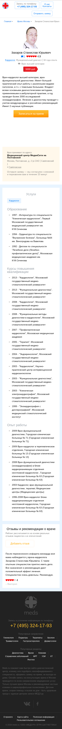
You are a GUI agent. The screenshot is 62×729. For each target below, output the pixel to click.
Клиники (42, 653)
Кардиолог (10, 60)
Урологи (51, 638)
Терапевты (37, 638)
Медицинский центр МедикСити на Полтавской (26, 156)
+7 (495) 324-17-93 (26, 5)
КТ (51, 656)
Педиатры (23, 638)
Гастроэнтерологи (31, 641)
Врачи (31, 653)
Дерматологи (50, 641)
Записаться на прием (31, 113)
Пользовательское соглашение (31, 720)
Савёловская (15, 167)
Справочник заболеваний (16, 656)
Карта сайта (22, 717)
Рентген (31, 660)
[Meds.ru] (31, 605)
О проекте (8, 717)
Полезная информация (43, 717)
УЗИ (44, 656)
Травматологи (12, 641)
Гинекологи (8, 638)
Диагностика (17, 653)
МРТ (35, 656)
